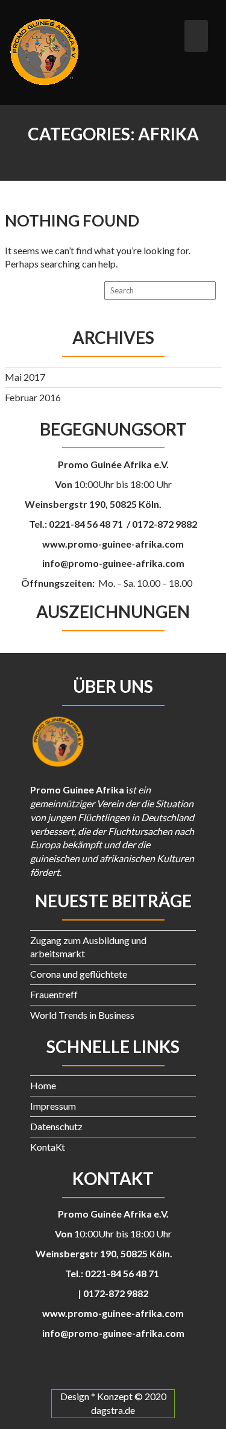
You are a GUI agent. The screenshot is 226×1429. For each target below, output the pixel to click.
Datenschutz (56, 1126)
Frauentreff (54, 994)
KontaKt (47, 1146)
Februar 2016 (33, 397)
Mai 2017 (25, 377)
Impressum (53, 1106)
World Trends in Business (82, 1015)
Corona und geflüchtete (78, 974)
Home (43, 1085)
